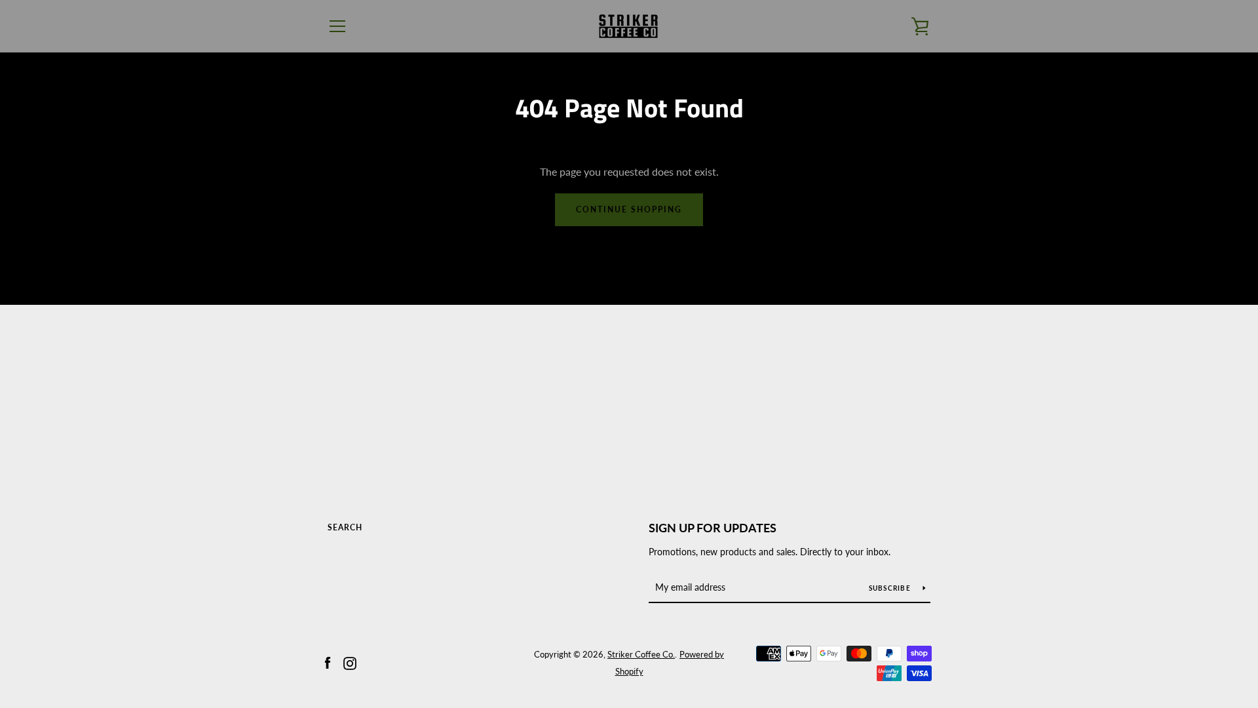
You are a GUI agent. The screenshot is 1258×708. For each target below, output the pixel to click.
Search (345, 527)
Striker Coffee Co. (641, 654)
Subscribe (891, 588)
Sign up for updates (712, 528)
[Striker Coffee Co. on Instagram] (349, 662)
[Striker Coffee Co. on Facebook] (327, 662)
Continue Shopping (629, 209)
